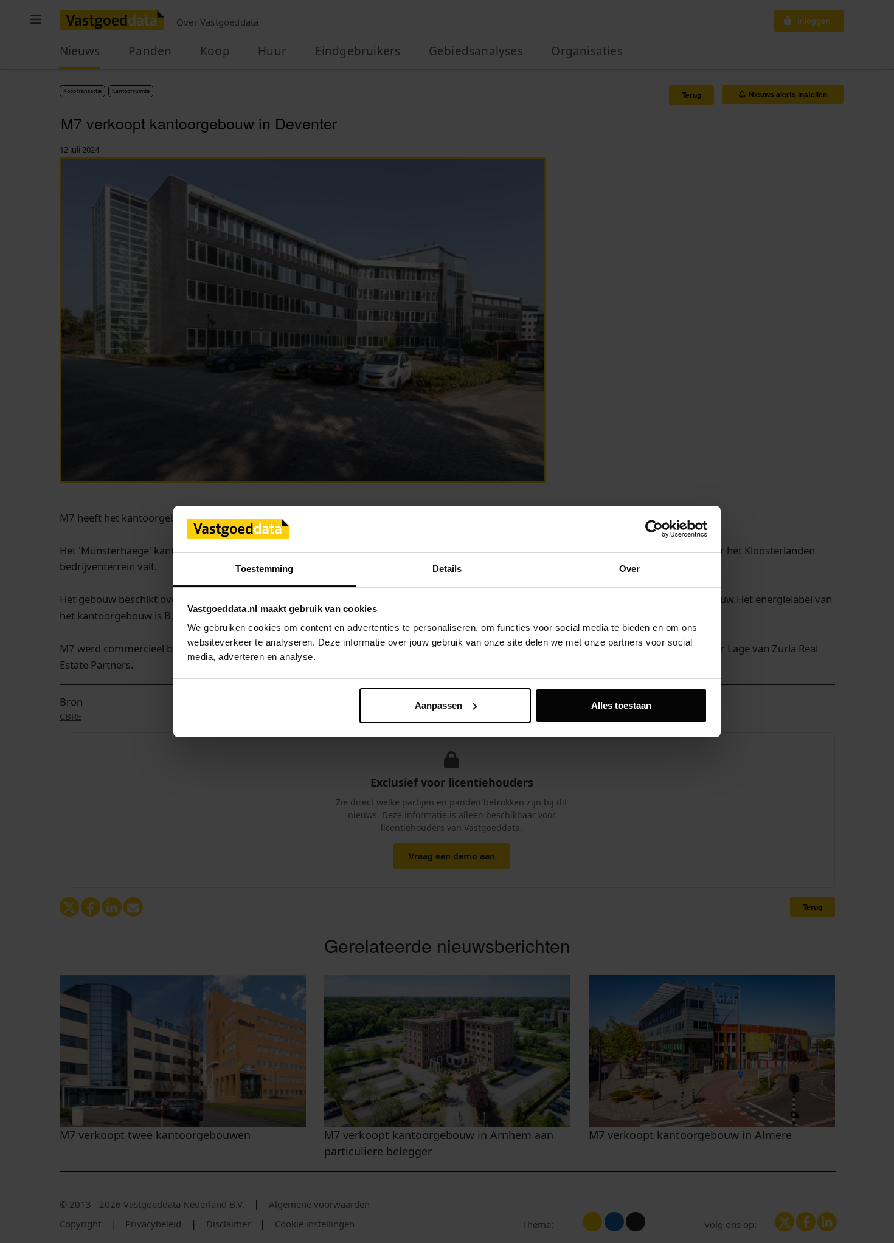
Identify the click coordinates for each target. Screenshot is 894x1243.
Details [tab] (447, 568)
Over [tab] (629, 568)
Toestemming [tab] (264, 568)
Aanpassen (438, 705)
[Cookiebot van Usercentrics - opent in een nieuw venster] (654, 529)
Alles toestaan (621, 705)
